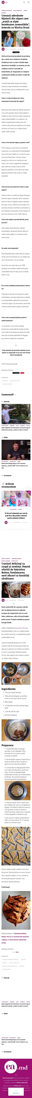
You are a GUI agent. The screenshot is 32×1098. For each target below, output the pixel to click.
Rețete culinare (6, 561)
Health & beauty (17, 10)
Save (25, 527)
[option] (16, 511)
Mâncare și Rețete (16, 558)
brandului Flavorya (21, 628)
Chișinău (12, 425)
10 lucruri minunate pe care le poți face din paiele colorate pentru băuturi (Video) (16, 515)
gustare (4, 962)
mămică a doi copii (14, 380)
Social (28, 425)
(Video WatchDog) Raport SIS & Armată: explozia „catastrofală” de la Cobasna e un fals (15, 466)
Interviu (4, 12)
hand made (5, 380)
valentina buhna (6, 969)
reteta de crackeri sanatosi (9, 966)
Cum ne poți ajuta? (8, 1078)
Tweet (13, 603)
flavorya (23, 959)
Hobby (25, 10)
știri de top (13, 461)
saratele (21, 966)
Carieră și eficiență (7, 10)
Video (18, 461)
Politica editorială (21, 1082)
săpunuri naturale (7, 384)
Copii (17, 425)
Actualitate (5, 425)
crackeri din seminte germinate (10, 959)
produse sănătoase (14, 962)
